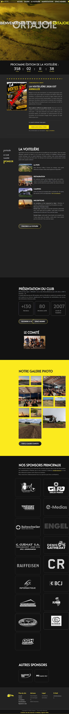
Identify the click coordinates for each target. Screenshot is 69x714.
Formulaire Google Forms (39, 127)
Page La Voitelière (50, 130)
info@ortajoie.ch (57, 470)
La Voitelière (35, 1)
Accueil (20, 1)
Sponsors (8, 162)
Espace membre (60, 1)
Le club (6, 155)
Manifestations (48, 1)
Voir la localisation (56, 193)
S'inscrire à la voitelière (29, 226)
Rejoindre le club (27, 321)
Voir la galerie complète (30, 444)
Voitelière (7, 151)
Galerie (27, 1)
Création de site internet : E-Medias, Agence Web (34, 712)
